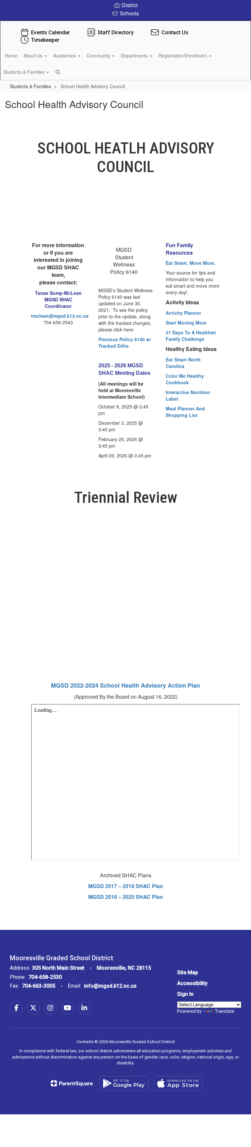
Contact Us (174, 32)
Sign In (185, 994)
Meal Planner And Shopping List (185, 411)
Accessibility (192, 983)
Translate (224, 1011)
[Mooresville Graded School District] (125, 25)
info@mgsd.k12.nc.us (110, 986)
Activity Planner (183, 313)
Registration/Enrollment (183, 55)
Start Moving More (186, 322)
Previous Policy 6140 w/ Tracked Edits (124, 342)
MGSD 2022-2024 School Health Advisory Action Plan (125, 685)
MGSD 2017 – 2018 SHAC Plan (125, 886)
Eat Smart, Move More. (190, 263)
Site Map (187, 972)
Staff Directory (116, 32)
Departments (135, 55)
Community (99, 55)
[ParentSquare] (71, 1083)
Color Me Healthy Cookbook (185, 379)
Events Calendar (50, 32)
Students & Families (30, 86)
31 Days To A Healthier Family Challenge (191, 335)
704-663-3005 (38, 986)
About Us (34, 55)
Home (11, 55)
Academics (65, 55)
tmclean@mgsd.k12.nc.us (60, 315)
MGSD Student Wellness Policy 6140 (124, 261)
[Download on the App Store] (177, 1083)
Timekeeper (45, 40)
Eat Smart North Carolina (183, 362)
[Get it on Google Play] (123, 1083)
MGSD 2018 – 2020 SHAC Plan (125, 896)
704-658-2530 (45, 977)
